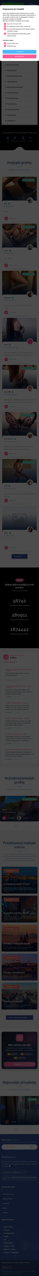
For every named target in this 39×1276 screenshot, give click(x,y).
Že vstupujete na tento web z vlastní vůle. (19, 26)
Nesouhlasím (20, 56)
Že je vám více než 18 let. (14, 24)
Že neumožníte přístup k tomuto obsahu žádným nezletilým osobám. (21, 30)
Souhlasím (20, 51)
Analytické (11, 46)
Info (17, 43)
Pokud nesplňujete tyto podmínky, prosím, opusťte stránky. (19, 35)
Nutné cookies (12, 43)
